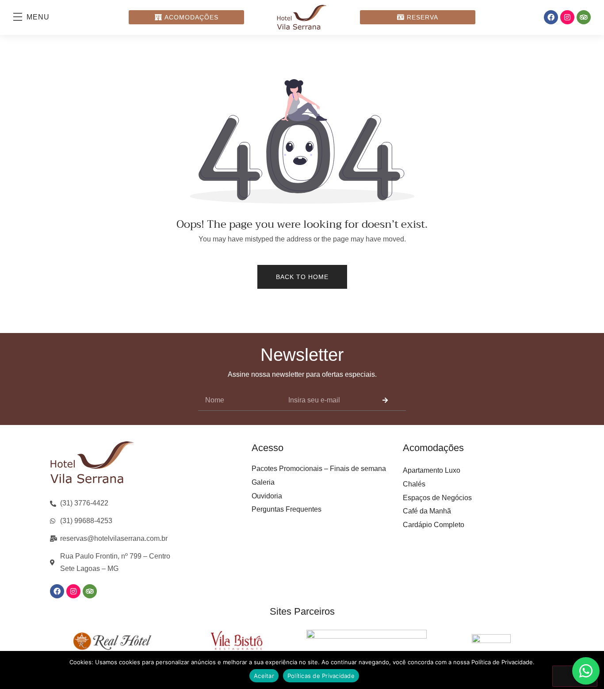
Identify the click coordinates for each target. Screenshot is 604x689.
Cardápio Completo (433, 524)
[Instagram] (567, 17)
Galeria (263, 482)
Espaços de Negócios (437, 497)
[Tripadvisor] (584, 17)
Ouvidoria (267, 496)
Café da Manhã (427, 511)
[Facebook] (551, 17)
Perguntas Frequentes (286, 509)
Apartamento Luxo (431, 470)
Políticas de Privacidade (321, 675)
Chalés (414, 484)
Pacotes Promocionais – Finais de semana (319, 468)
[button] (36, 17)
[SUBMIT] (385, 400)
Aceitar (264, 675)
